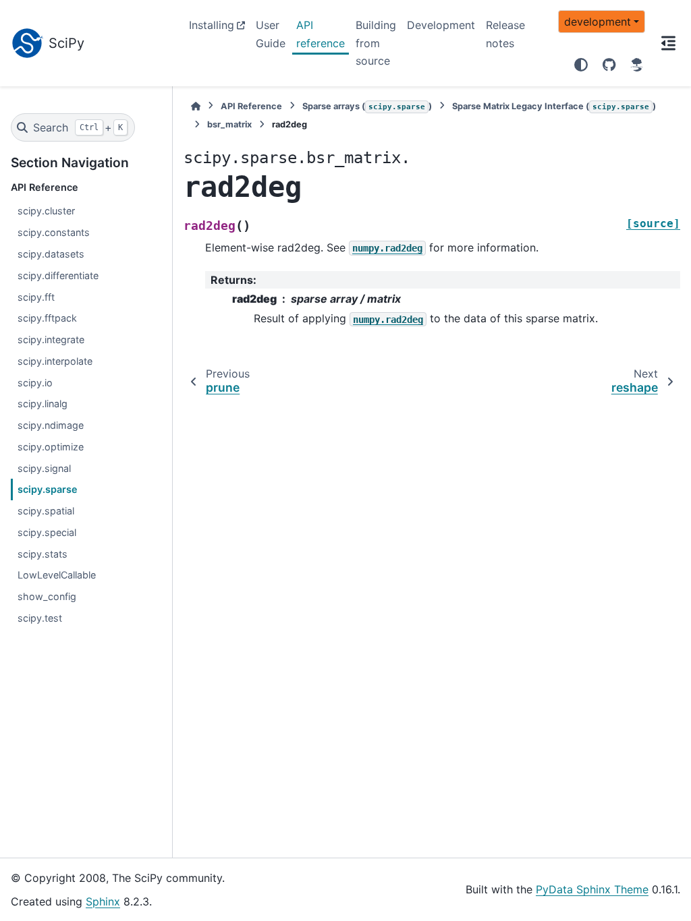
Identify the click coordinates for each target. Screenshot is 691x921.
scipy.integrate (51, 339)
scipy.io (35, 382)
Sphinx (103, 901)
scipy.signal (44, 468)
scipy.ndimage (51, 425)
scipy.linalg (42, 403)
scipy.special (47, 532)
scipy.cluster (46, 210)
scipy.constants (54, 232)
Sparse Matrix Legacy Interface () (554, 106)
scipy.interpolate (55, 361)
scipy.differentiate (58, 275)
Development (441, 25)
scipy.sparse (48, 489)
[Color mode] (581, 64)
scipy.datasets (51, 254)
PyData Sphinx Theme (592, 889)
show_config (47, 596)
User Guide (270, 33)
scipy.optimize (51, 446)
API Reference (251, 106)
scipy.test (40, 618)
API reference (320, 33)
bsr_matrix (229, 124)
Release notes (505, 33)
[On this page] (668, 43)
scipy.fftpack (47, 318)
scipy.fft (36, 297)
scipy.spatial (46, 510)
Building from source (376, 42)
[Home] (195, 106)
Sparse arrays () (367, 106)
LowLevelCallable (57, 575)
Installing (211, 25)
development (597, 21)
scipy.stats (42, 554)
